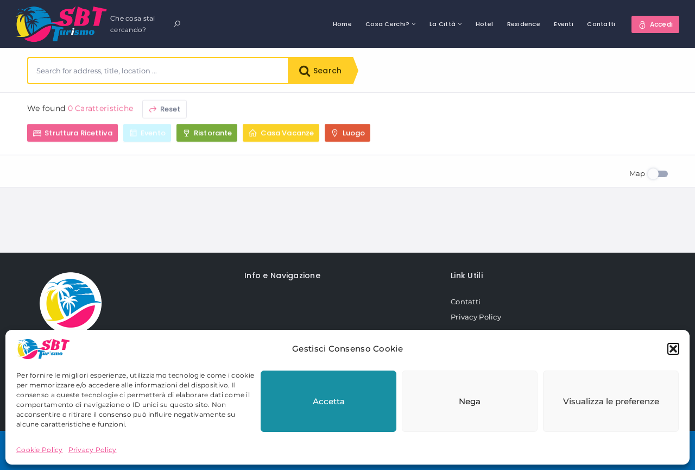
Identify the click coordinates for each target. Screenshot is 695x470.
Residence (524, 24)
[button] (673, 348)
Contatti (601, 24)
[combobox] (158, 70)
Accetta (329, 401)
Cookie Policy (39, 450)
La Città (442, 24)
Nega (470, 401)
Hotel (484, 24)
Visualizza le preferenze (611, 401)
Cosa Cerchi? (387, 24)
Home (342, 24)
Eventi (563, 24)
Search (326, 70)
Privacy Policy (92, 450)
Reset (170, 109)
